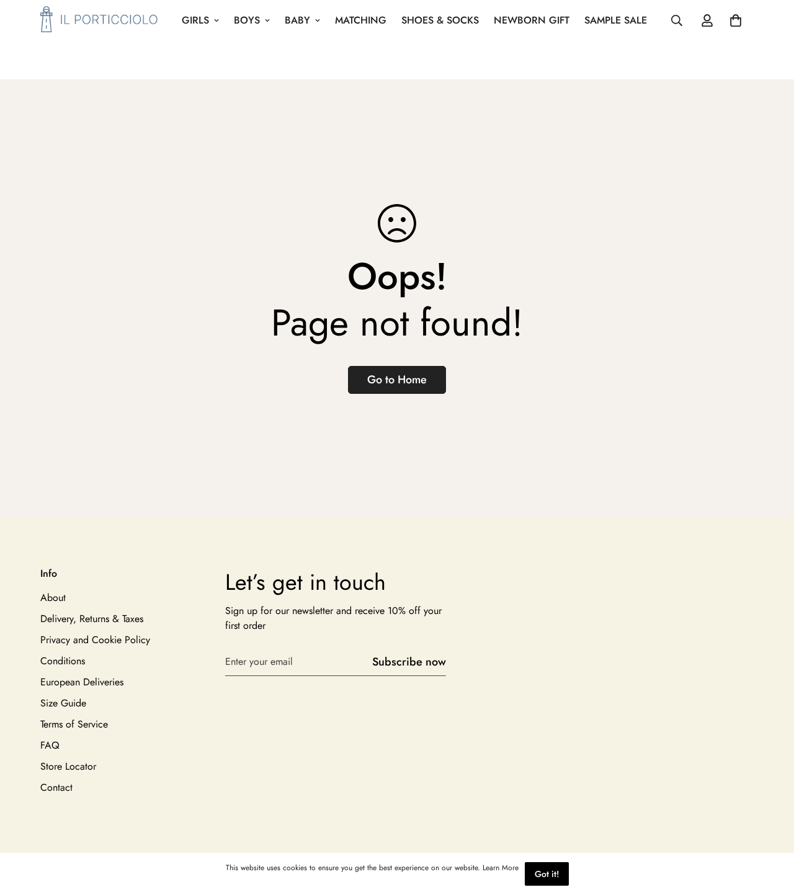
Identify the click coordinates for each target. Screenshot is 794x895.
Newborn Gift (531, 20)
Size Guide (63, 703)
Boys (247, 20)
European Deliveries (81, 682)
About (53, 597)
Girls (195, 20)
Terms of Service (74, 724)
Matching (360, 20)
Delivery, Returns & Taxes (91, 619)
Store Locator (68, 766)
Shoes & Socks (440, 20)
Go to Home (397, 380)
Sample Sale (615, 20)
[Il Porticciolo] (99, 20)
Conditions (62, 661)
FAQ (50, 745)
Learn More (501, 867)
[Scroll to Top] (770, 827)
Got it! (547, 874)
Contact (56, 787)
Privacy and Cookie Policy (95, 640)
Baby (297, 20)
